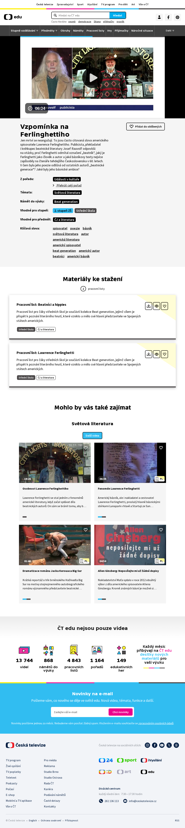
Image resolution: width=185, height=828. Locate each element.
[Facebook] (168, 17)
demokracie (84, 21)
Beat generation (66, 202)
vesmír (72, 21)
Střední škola (85, 211)
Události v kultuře (66, 179)
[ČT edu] (13, 18)
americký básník (78, 256)
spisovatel (60, 228)
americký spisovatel (67, 245)
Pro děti (123, 4)
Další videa (92, 435)
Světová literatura (67, 192)
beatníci (58, 256)
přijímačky (108, 21)
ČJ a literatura (64, 220)
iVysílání (92, 4)
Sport (80, 4)
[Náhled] (156, 306)
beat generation (64, 251)
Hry (109, 30)
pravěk (120, 21)
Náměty (78, 30)
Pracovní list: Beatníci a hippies (41, 304)
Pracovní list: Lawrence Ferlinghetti (45, 352)
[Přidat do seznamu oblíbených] (164, 306)
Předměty (47, 30)
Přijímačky (121, 30)
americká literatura (66, 239)
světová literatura (65, 234)
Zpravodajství (65, 4)
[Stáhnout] (148, 306)
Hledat (117, 15)
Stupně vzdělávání (23, 30)
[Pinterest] (177, 17)
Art (133, 4)
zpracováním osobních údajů (155, 723)
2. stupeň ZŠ (63, 211)
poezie (75, 228)
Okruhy (65, 30)
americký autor (89, 251)
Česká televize (44, 4)
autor (85, 234)
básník (87, 228)
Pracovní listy (95, 30)
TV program (108, 4)
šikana (97, 21)
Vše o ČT (144, 4)
